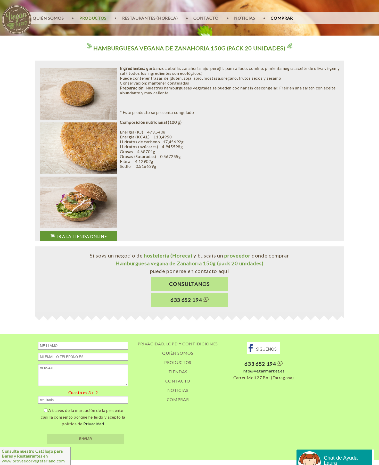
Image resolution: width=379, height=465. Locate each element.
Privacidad (93, 423)
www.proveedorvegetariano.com (33, 456)
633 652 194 (186, 300)
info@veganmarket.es (264, 370)
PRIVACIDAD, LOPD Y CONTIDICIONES (178, 343)
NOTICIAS (244, 17)
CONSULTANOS (189, 284)
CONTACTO (205, 17)
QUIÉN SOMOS (48, 17)
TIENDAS (177, 371)
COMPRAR (282, 17)
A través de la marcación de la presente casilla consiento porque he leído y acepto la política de (83, 417)
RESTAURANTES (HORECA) (150, 17)
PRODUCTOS (92, 17)
